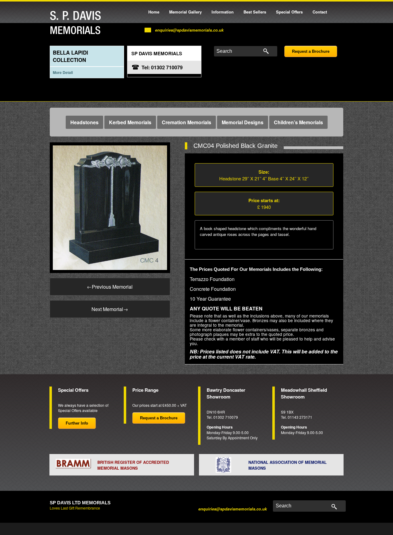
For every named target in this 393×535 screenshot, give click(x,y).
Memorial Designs (242, 122)
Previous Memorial (110, 286)
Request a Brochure (310, 51)
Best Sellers (254, 12)
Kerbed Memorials (130, 122)
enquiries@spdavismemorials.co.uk (189, 30)
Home (153, 12)
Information (223, 12)
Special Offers (289, 12)
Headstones (84, 122)
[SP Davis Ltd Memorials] (77, 23)
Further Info (77, 423)
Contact (320, 12)
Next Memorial (109, 309)
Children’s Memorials (298, 122)
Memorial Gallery (185, 12)
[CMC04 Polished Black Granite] (110, 206)
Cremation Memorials (186, 122)
